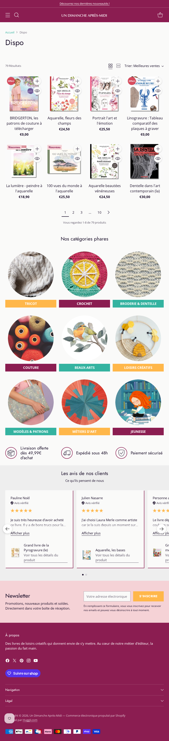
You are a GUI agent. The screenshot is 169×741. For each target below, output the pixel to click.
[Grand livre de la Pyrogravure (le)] (15, 552)
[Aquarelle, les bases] (87, 555)
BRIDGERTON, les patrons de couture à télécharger (24, 123)
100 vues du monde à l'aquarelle (64, 188)
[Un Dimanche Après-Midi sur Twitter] (14, 661)
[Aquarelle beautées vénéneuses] (104, 162)
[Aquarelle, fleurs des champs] (64, 94)
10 (99, 212)
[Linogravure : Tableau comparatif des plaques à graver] (145, 94)
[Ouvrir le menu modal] (7, 14)
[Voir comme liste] (118, 65)
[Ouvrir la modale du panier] (160, 14)
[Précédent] (7, 528)
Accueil (9, 32)
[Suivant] (161, 528)
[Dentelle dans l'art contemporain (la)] (145, 162)
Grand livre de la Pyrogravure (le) (36, 547)
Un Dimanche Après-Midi (45, 715)
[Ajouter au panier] (37, 81)
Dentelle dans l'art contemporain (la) (145, 188)
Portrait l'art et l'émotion (104, 121)
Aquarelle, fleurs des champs (64, 121)
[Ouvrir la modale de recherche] (16, 14)
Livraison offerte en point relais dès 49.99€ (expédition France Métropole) (84, 3)
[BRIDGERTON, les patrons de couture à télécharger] (24, 94)
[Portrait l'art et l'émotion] (104, 94)
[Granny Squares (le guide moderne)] (157, 552)
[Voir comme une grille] (110, 65)
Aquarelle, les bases (110, 550)
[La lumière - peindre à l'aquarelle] (24, 162)
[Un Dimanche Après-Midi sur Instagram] (28, 661)
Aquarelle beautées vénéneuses (105, 188)
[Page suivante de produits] (108, 212)
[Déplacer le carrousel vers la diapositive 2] (86, 574)
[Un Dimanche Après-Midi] (84, 15)
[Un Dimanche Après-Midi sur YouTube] (35, 661)
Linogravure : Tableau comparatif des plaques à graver (145, 123)
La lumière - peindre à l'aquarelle (24, 188)
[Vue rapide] (37, 91)
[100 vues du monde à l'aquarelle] (64, 162)
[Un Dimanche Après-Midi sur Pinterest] (21, 661)
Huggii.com (30, 720)
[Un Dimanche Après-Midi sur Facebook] (7, 661)
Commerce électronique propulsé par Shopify (95, 715)
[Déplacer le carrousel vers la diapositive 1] (83, 574)
